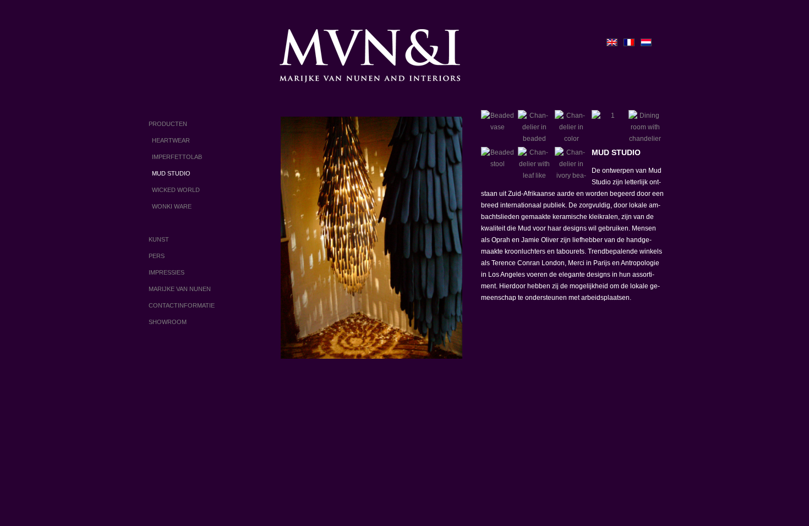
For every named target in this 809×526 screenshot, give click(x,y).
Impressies (166, 272)
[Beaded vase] (497, 126)
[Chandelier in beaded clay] (534, 126)
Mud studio (169, 173)
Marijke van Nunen (180, 289)
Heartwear (169, 140)
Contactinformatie (182, 305)
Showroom (168, 322)
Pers (157, 256)
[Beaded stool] (497, 163)
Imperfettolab (175, 157)
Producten (168, 123)
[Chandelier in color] (571, 126)
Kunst (159, 239)
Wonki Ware (170, 206)
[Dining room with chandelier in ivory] (645, 126)
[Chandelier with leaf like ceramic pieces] (534, 163)
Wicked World (174, 190)
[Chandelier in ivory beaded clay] (571, 163)
